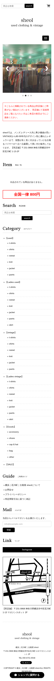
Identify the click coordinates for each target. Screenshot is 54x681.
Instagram (27, 549)
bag (11, 450)
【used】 (9, 238)
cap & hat (13, 444)
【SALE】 (10, 464)
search (29, 6)
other (11, 457)
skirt (11, 325)
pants (11, 274)
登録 (9, 530)
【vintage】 (10, 332)
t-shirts (12, 243)
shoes (12, 438)
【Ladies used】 (13, 282)
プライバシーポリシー (15, 494)
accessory (14, 432)
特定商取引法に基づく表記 (17, 499)
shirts (11, 249)
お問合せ (9, 490)
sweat (12, 255)
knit (10, 262)
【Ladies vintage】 (14, 376)
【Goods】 (10, 427)
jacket (12, 268)
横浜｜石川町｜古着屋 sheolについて (22, 485)
